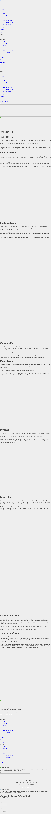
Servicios (2, 27)
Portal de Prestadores (8, 22)
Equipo (1, 32)
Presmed (5, 15)
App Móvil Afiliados (7, 24)
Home (1, 73)
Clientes (2, 29)
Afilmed (4, 13)
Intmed (4, 18)
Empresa (2, 9)
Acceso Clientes (4, 101)
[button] (25, 34)
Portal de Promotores (7, 20)
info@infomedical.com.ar (6, 714)
